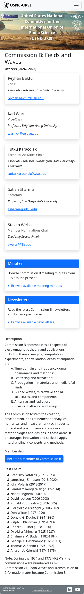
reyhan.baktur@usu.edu (26, 98)
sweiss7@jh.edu (19, 244)
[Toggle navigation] (76, 5)
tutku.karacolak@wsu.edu (27, 173)
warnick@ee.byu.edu (23, 133)
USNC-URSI (20, 5)
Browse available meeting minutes (36, 286)
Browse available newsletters (32, 322)
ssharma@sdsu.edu (22, 209)
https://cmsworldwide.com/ (42, 590)
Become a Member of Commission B (34, 459)
